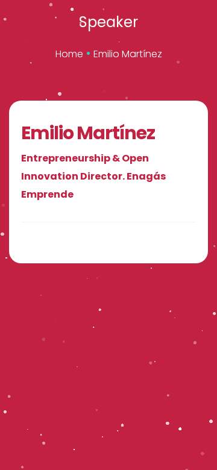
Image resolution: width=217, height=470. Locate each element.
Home (69, 54)
